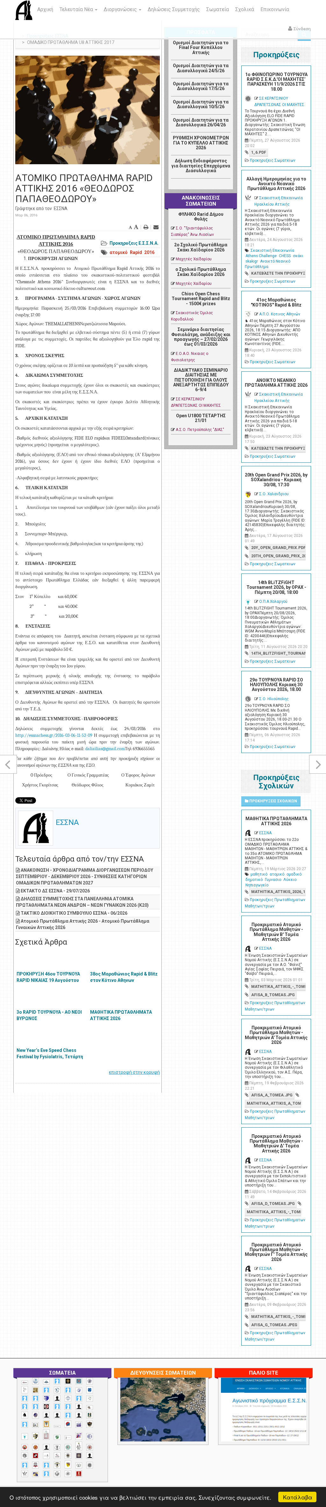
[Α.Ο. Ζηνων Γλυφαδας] (57, 1390)
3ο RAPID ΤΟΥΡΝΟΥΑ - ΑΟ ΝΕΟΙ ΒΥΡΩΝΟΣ (49, 1015)
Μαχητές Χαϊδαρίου (194, 259)
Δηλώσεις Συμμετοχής (174, 9)
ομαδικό (294, 874)
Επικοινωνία (274, 9)
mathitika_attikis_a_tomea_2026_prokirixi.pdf (274, 1103)
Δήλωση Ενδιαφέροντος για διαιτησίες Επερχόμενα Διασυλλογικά (200, 165)
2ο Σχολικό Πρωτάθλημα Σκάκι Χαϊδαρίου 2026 (200, 247)
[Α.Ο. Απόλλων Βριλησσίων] (35, 1390)
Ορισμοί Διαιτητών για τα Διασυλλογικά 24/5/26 (201, 68)
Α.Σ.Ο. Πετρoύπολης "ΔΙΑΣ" (200, 429)
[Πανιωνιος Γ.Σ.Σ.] (79, 1436)
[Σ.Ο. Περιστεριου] (25, 1465)
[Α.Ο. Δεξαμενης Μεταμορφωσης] (46, 1390)
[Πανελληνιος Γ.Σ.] (68, 1437)
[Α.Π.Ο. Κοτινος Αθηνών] (90, 1398)
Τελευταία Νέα (77, 9)
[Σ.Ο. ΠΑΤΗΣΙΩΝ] (90, 1455)
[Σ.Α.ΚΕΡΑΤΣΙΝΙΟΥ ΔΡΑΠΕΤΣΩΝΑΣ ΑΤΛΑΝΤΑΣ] (46, 1447)
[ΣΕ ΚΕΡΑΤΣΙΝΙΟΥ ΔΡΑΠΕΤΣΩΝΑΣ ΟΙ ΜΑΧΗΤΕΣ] (90, 1465)
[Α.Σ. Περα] (68, 1406)
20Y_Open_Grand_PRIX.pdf (278, 548)
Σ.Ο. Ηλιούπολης (274, 699)
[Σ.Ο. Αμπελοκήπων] (90, 1447)
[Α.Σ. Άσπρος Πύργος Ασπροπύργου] (35, 1406)
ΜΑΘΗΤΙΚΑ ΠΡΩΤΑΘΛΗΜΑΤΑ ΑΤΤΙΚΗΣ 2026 (121, 1015)
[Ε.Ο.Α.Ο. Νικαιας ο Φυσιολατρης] (35, 1425)
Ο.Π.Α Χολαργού (273, 601)
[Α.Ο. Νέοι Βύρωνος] (90, 1389)
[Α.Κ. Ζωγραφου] (79, 1381)
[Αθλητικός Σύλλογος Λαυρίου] (25, 1415)
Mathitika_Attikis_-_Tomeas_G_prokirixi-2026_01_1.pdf (278, 1316)
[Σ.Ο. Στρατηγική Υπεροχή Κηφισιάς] (46, 1465)
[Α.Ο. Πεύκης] (46, 1398)
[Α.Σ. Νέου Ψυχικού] (46, 1406)
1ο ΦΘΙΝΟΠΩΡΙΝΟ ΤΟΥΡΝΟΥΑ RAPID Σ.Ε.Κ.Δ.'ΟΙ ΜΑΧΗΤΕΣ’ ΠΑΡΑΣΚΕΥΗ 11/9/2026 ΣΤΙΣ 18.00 (276, 82)
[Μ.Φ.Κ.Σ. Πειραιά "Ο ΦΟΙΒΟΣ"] (79, 1424)
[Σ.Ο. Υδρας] (57, 1464)
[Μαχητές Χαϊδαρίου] (90, 1424)
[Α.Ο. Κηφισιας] (68, 1390)
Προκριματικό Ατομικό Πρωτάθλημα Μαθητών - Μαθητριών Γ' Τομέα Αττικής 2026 (276, 1252)
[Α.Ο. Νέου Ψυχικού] (25, 1398)
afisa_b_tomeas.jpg (273, 995)
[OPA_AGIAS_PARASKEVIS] (25, 1382)
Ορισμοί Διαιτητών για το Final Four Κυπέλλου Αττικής (201, 47)
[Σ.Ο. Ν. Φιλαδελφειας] (68, 1455)
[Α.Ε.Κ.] (68, 1381)
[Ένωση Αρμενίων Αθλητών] (68, 1424)
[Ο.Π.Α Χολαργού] (25, 1436)
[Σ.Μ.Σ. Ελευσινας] (57, 1447)
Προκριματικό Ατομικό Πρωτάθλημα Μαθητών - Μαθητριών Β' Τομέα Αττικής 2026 (276, 932)
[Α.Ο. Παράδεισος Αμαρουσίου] (35, 1398)
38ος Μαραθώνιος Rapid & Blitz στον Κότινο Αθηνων (124, 977)
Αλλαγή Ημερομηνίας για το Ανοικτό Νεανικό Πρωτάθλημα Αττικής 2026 (276, 183)
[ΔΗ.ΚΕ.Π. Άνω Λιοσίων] (90, 1415)
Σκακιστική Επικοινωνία (272, 250)
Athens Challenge (261, 256)
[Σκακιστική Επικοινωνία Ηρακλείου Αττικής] (25, 1473)
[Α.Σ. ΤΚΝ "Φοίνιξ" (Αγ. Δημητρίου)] (79, 1406)
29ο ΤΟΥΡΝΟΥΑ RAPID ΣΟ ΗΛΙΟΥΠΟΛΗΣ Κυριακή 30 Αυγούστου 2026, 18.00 (276, 684)
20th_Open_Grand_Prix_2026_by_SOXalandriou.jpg (278, 556)
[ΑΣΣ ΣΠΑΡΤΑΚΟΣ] (57, 1415)
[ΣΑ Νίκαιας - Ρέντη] (79, 1465)
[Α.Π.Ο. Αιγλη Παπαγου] (79, 1398)
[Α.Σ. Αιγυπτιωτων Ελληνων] (25, 1406)
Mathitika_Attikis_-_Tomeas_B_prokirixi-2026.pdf (278, 986)
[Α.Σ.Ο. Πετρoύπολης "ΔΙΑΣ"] (90, 1407)
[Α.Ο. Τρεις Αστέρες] (57, 1398)
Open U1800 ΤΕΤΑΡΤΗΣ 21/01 (201, 418)
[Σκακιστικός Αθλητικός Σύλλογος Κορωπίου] (35, 1474)
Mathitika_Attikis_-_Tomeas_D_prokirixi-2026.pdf (274, 1212)
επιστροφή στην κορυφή (134, 1072)
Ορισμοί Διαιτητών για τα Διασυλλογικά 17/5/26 (201, 86)
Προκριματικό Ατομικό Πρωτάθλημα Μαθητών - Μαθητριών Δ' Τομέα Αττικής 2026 (276, 1143)
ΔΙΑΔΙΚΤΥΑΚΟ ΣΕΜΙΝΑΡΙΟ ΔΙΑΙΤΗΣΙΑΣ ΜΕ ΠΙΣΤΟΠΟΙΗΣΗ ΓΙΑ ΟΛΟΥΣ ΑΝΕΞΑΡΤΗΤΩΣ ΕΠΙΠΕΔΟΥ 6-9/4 (201, 380)
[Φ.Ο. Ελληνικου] (79, 1473)
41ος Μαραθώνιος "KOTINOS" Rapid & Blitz (276, 302)
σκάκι (298, 256)
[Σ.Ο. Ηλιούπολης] (25, 1455)
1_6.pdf (258, 152)
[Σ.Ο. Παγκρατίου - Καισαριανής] (79, 1455)
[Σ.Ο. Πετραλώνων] (35, 1464)
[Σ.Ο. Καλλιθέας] (46, 1455)
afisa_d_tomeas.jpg (273, 1203)
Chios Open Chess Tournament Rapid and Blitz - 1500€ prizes (201, 298)
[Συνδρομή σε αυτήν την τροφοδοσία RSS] (225, 185)
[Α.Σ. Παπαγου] (57, 1406)
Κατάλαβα (297, 1497)
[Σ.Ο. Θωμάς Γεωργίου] (35, 1455)
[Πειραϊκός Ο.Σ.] (90, 1436)
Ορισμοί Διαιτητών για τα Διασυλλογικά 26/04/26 (201, 122)
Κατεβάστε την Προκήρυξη (278, 273)
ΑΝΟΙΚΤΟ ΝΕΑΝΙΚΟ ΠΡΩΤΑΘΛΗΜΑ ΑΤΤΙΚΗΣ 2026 (276, 383)
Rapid (136, 252)
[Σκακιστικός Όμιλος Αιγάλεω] (57, 1473)
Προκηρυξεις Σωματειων (272, 160)
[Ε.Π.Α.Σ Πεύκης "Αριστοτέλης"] (57, 1426)
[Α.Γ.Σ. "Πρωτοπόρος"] (46, 1381)
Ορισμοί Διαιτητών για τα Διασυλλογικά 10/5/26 (201, 104)
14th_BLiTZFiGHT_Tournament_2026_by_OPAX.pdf (278, 653)
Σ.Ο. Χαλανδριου (274, 494)
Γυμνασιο (273, 879)
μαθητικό (259, 874)
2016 (149, 252)
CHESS (285, 256)
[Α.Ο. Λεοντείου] (79, 1390)
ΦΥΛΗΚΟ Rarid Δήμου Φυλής (200, 217)
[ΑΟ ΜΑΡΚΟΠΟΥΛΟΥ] (35, 1415)
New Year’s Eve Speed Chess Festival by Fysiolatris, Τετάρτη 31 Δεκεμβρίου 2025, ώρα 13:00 (50, 1057)
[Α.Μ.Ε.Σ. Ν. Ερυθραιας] (90, 1381)
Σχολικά (244, 9)
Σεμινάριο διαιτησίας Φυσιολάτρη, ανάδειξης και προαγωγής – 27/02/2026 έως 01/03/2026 (200, 337)
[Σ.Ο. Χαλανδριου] (68, 1464)
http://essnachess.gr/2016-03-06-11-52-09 (53, 735)
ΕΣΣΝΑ (60, 208)
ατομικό (119, 252)
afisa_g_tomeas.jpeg (274, 1325)
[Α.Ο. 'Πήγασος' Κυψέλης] (25, 1389)
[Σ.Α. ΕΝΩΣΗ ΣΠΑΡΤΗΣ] (35, 1447)
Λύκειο (289, 879)
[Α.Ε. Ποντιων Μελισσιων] (57, 1381)
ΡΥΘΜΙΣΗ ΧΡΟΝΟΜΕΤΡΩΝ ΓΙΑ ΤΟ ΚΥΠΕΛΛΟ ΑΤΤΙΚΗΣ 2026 (201, 142)
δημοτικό (254, 879)
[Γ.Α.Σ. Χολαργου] (68, 1415)
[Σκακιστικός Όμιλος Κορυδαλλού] (68, 1473)
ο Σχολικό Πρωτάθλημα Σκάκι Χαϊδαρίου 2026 (200, 272)
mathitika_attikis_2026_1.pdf (278, 892)
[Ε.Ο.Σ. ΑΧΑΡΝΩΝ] (46, 1424)
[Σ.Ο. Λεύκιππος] (57, 1455)
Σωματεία (217, 9)
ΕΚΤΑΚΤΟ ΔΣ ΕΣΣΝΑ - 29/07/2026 (55, 890)
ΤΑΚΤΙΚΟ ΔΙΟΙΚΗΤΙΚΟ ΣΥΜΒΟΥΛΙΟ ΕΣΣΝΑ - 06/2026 (74, 913)
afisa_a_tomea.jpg (272, 1095)
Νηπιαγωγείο (256, 885)
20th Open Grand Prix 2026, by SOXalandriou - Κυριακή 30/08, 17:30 (276, 479)
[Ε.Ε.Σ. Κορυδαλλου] (25, 1424)
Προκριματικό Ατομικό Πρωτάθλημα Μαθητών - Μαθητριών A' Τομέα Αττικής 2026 (276, 1035)
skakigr (251, 261)
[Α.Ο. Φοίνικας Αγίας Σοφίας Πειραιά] (68, 1398)
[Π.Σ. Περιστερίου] (46, 1434)
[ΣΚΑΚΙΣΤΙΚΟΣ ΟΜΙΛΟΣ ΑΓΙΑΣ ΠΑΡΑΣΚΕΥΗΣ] (46, 1473)
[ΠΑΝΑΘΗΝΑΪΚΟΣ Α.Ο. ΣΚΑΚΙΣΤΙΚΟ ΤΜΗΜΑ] (57, 1437)
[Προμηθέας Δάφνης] (25, 1447)
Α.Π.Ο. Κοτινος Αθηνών (279, 314)
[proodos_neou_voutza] (35, 1381)
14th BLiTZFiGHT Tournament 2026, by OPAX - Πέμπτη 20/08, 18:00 (276, 587)
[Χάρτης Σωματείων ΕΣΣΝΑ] (188, 1416)
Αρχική (45, 9)
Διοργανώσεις (121, 9)
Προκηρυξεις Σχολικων (272, 801)
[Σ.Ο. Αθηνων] (79, 1446)
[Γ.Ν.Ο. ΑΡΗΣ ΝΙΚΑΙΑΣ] (79, 1415)
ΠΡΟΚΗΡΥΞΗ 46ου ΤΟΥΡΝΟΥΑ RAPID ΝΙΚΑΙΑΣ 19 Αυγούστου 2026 (48, 980)
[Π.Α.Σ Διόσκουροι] (35, 1436)
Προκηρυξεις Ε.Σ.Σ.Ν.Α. (134, 243)
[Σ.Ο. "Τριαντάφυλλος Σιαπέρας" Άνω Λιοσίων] (68, 1447)
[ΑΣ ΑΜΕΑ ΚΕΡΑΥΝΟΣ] (46, 1415)
